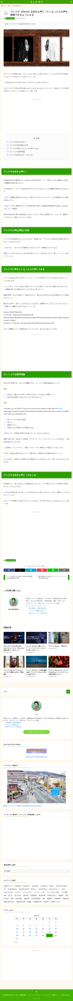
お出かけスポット (54, 889)
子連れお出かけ (51, 895)
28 (43, 935)
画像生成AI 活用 (20, 901)
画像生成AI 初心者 (9, 901)
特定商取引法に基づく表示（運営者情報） (15, 995)
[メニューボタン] (71, 2)
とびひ (63, 889)
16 (56, 928)
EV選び (51, 886)
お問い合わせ (65, 995)
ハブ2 (42, 892)
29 (49, 935)
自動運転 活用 (37, 901)
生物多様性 (57, 898)
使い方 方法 (17, 895)
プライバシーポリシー (35, 995)
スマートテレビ (27, 892)
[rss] (36, 992)
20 (36, 932)
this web (59, 408)
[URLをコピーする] (64, 570)
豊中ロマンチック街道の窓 (38, 613)
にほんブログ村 (8, 892)
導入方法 (6, 898)
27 (36, 935)
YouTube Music (42, 889)
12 (30, 928)
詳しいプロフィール (36, 732)
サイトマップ (47, 995)
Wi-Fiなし (33, 889)
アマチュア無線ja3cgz (36, 611)
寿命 (67, 895)
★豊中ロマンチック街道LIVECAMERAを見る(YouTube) (22, 806)
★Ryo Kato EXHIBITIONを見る (36, 757)
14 (43, 928)
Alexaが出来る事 (10, 18)
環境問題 (49, 898)
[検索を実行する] (68, 692)
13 (36, 928)
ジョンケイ (18, 892)
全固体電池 (34, 895)
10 (17, 928)
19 (30, 932)
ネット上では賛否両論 (17, 151)
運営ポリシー (56, 995)
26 (30, 935)
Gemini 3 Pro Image (61, 886)
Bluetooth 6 (26, 886)
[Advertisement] (36, 114)
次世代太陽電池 (35, 898)
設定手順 (46, 901)
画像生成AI (66, 898)
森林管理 (26, 898)
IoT (5, 889)
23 (56, 932)
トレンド (36, 892)
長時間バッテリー (56, 901)
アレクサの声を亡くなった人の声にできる (24, 148)
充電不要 (25, 895)
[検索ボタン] (2, 2)
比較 (43, 898)
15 (49, 928)
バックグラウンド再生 (53, 892)
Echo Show (44, 886)
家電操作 (60, 895)
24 (17, 935)
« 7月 (15, 942)
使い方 (10, 895)
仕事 (5, 895)
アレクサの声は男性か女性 (19, 145)
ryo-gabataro (13, 609)
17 (17, 932)
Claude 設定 (35, 886)
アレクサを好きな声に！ (18, 142)
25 (23, 935)
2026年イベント (8, 886)
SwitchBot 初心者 (24, 889)
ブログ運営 (64, 892)
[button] (9, 570)
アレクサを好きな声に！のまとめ (21, 155)
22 (49, 932)
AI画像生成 (18, 886)
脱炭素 (29, 901)
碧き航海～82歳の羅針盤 (37, 608)
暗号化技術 (19, 898)
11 (23, 928)
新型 (12, 898)
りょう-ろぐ (36, 2)
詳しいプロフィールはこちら (36, 606)
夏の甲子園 (42, 895)
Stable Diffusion (12, 889)
